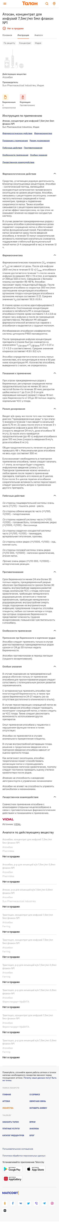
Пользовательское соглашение (17, 1148)
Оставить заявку (38, 1108)
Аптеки (6, 1101)
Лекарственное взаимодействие (18, 162)
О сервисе (34, 1094)
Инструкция (23, 35)
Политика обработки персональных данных (23, 1155)
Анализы (34, 1128)
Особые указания (38, 155)
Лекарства (7, 1108)
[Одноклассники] (4, 1203)
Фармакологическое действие (17, 133)
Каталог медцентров (13, 1135)
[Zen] (4, 1210)
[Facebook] (12, 1203)
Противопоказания (33, 147)
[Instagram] (52, 1203)
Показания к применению (15, 140)
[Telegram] (44, 1203)
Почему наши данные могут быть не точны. (29, 1079)
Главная (6, 1094)
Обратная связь (37, 1101)
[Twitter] (28, 1203)
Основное (7, 35)
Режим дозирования (40, 140)
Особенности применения (15, 155)
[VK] (20, 1203)
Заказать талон (10, 1122)
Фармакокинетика (43, 133)
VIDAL (17, 824)
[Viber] (36, 1203)
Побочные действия (12, 147)
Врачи (32, 1122)
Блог (31, 1135)
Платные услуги (11, 1128)
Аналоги (38, 35)
